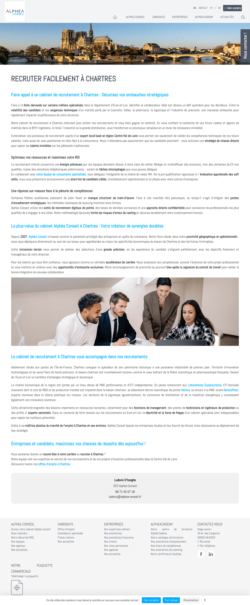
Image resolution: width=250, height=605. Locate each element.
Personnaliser (191, 600)
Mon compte (234, 8)
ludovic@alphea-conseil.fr (125, 496)
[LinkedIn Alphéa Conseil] (211, 554)
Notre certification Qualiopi (166, 554)
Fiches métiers (66, 537)
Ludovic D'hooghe (125, 480)
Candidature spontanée (70, 533)
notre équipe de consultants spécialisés (61, 174)
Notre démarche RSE (22, 537)
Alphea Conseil (135, 17)
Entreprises (180, 17)
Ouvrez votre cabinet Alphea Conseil (31, 529)
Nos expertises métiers (117, 529)
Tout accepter (151, 600)
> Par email (203, 541)
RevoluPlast (231, 390)
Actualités (227, 17)
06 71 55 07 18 (125, 492)
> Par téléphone (206, 546)
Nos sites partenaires (116, 546)
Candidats (158, 17)
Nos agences (18, 546)
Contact (203, 8)
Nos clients (110, 541)
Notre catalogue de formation (167, 537)
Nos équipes (18, 541)
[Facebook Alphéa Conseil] (201, 554)
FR (211, 8)
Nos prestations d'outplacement (168, 541)
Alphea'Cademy (204, 17)
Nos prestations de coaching (166, 550)
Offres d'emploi (66, 529)
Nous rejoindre (19, 533)
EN (219, 8)
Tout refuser (171, 600)
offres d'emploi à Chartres (54, 464)
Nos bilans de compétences (166, 546)
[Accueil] (15, 11)
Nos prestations (113, 533)
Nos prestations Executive (118, 537)
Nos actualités (19, 550)
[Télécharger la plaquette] (32, 587)
